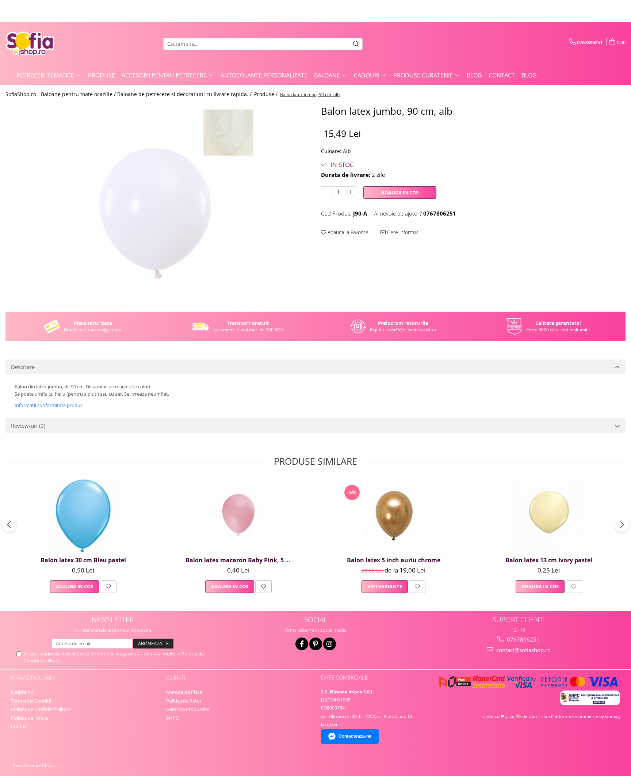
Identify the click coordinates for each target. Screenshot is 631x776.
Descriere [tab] (23, 366)
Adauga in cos (399, 192)
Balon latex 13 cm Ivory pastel (548, 560)
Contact (502, 75)
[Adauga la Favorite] (108, 586)
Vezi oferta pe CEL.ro (34, 765)
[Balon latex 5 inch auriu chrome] (393, 515)
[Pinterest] (315, 644)
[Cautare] (356, 44)
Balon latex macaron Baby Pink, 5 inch (239, 560)
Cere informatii (403, 232)
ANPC (172, 718)
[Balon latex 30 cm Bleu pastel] (83, 515)
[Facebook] (301, 644)
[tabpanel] (157, 205)
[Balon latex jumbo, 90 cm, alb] (157, 205)
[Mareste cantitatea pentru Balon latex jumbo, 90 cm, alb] (350, 192)
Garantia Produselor (188, 709)
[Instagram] (329, 644)
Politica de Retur (184, 700)
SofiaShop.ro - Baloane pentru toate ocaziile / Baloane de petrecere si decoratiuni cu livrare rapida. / (129, 94)
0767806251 (522, 639)
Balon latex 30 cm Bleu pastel (83, 560)
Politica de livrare (29, 718)
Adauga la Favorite (347, 232)
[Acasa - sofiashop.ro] (42, 44)
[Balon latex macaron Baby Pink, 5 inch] (238, 515)
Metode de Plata (184, 692)
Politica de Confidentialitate (41, 709)
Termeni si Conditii (31, 700)
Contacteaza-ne (355, 736)
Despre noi (22, 692)
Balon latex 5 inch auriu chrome (393, 560)
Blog (474, 75)
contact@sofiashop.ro (523, 650)
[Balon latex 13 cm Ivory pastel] (549, 515)
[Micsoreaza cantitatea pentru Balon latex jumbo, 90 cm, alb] (326, 192)
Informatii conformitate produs (49, 405)
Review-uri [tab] (28, 425)
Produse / (266, 94)
